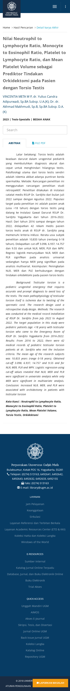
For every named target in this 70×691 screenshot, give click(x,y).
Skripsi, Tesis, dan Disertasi (35, 625)
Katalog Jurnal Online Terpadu (35, 567)
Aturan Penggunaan (18, 686)
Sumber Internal (35, 561)
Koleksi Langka (35, 644)
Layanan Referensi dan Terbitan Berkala (35, 523)
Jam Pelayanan (35, 504)
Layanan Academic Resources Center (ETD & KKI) (35, 529)
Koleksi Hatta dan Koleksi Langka (35, 535)
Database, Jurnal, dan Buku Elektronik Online (35, 574)
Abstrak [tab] (14, 143)
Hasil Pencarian (23, 27)
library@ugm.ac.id (41, 487)
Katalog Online (35, 650)
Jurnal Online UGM (35, 631)
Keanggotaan (35, 510)
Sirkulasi (35, 516)
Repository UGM (35, 656)
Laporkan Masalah (51, 683)
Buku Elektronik (35, 580)
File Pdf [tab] (39, 143)
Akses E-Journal (35, 618)
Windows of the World (35, 542)
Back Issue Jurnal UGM (35, 637)
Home (6, 27)
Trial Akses (35, 587)
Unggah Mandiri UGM (35, 606)
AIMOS (35, 612)
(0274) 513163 (40, 483)
